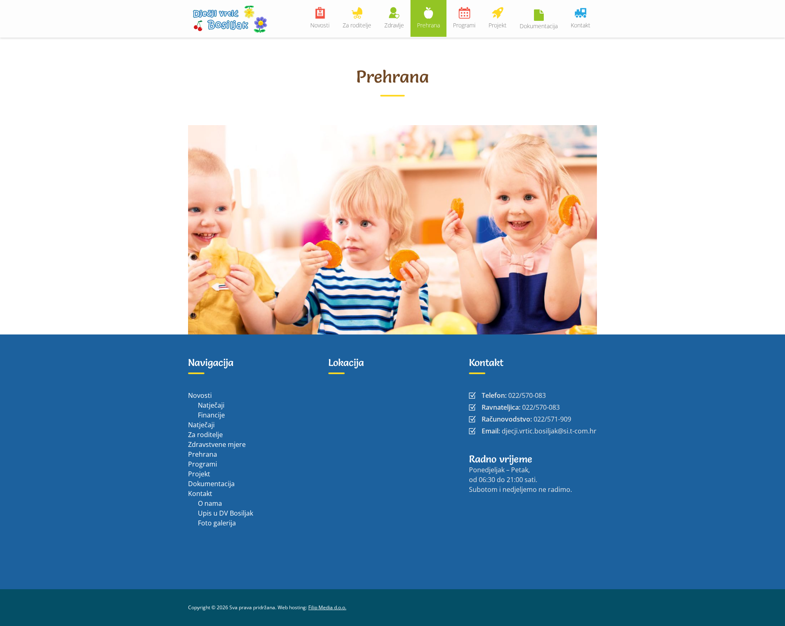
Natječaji (211, 405)
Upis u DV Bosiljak (225, 513)
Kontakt (580, 25)
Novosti (320, 25)
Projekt (498, 25)
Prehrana (428, 25)
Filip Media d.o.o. (327, 607)
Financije (211, 415)
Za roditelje (357, 25)
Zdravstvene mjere (217, 444)
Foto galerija (217, 522)
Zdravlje (394, 25)
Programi (464, 25)
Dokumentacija (539, 26)
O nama (210, 503)
